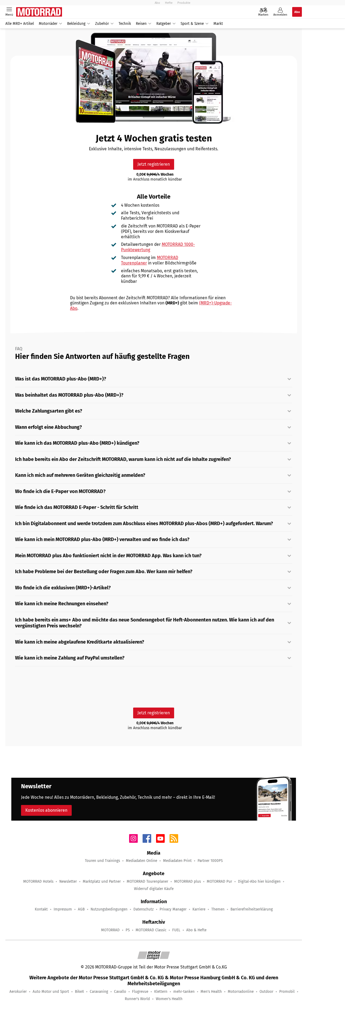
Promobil (287, 991)
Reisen (141, 23)
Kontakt (41, 909)
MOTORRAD (110, 930)
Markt (218, 23)
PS (128, 930)
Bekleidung (76, 23)
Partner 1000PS (210, 860)
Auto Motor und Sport (51, 991)
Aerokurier (18, 991)
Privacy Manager (173, 909)
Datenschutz (143, 909)
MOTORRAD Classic (151, 930)
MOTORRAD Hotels (38, 881)
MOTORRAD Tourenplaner (147, 881)
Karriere (198, 909)
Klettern (160, 991)
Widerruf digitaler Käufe (154, 888)
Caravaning (99, 991)
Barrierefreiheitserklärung (251, 909)
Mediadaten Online (141, 860)
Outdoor (266, 991)
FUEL (176, 930)
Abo (157, 3)
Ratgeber (163, 23)
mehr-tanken (184, 991)
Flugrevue (140, 991)
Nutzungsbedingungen (109, 909)
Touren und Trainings (102, 860)
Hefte (168, 3)
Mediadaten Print (177, 860)
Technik (125, 23)
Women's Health (169, 999)
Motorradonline (241, 991)
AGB (81, 909)
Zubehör (102, 23)
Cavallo (120, 991)
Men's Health (211, 991)
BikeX (79, 991)
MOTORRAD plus (187, 881)
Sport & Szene (192, 23)
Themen (218, 909)
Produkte (183, 3)
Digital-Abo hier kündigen (259, 881)
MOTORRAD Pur (219, 881)
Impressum (63, 909)
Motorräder (48, 23)
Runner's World (137, 999)
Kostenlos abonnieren (46, 810)
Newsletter (68, 881)
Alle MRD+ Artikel (19, 23)
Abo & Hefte (196, 930)
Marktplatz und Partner (102, 881)
